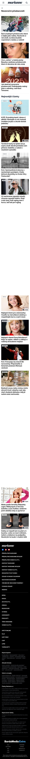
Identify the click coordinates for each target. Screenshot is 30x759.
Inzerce (4, 589)
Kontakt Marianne (8, 563)
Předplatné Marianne (9, 553)
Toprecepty (6, 647)
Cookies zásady (7, 586)
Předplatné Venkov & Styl (11, 560)
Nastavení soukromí (9, 580)
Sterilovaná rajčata (11, 678)
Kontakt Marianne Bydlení (11, 566)
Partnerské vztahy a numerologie (9, 666)
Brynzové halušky (20, 681)
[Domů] (15, 2)
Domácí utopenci (11, 681)
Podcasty (5, 618)
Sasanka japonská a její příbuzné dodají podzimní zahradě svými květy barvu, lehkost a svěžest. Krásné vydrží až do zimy (14, 704)
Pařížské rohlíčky (11, 680)
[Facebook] (3, 550)
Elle (3, 634)
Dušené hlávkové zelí (6, 675)
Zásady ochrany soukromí (11, 576)
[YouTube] (9, 550)
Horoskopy (6, 615)
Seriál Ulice (19, 666)
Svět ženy (5, 637)
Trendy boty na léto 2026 (14, 668)
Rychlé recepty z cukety (17, 683)
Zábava (4, 605)
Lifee (3, 644)
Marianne (21, 744)
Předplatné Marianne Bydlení (12, 556)
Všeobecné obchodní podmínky (12, 583)
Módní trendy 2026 (11, 658)
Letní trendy (18, 658)
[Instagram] (6, 550)
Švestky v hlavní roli (16, 675)
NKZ (8, 748)
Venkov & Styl (6, 625)
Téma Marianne (7, 621)
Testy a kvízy (21, 655)
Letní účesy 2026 (8, 669)
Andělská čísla (5, 656)
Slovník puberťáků (13, 655)
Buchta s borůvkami (6, 683)
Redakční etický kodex (9, 573)
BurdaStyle (22, 748)
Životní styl (6, 602)
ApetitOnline (6, 630)
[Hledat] (26, 2)
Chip (3, 640)
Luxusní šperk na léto (18, 669)
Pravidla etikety (5, 655)
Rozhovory (6, 608)
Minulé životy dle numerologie (17, 665)
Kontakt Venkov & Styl (9, 570)
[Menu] (3, 2)
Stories (4, 612)
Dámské (22, 746)
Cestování (12, 656)
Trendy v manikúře (6, 665)
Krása (4, 598)
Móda (4, 595)
